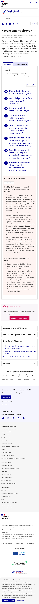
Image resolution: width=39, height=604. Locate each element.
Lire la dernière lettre (6, 401)
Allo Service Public (6, 480)
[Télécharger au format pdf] (6, 23)
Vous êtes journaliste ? (7, 505)
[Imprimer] (10, 23)
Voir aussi (7, 363)
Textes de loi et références (15, 328)
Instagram (18, 418)
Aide (2, 499)
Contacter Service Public (7, 508)
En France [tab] (7, 64)
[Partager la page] (13, 23)
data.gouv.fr (30, 543)
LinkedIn (13, 418)
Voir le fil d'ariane (6, 18)
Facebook (3, 418)
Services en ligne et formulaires (17, 334)
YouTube (23, 418)
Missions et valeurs (6, 496)
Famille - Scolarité (6, 432)
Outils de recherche (6, 477)
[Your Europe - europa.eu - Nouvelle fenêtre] (19, 553)
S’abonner (6, 397)
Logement (4, 441)
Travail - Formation (6, 438)
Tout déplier (31, 85)
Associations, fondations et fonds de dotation (13, 458)
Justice (3, 449)
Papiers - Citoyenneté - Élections (9, 429)
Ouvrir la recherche (31, 2)
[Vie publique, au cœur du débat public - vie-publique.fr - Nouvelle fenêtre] (19, 563)
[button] (17, 23)
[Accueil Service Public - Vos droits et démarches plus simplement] (13, 14)
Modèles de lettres (6, 474)
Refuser (12, 601)
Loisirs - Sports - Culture (7, 455)
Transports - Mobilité (6, 444)
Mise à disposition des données (9, 493)
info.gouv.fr (19, 543)
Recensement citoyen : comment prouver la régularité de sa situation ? (20, 347)
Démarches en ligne (6, 465)
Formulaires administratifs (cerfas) (10, 468)
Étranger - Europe (6, 452)
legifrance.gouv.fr (6, 543)
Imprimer (10, 183)
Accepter (5, 601)
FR (34, 24)
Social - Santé (5, 435)
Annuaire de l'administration (8, 483)
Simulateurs (4, 471)
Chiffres (3, 490)
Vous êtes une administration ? (9, 502)
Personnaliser (20, 601)
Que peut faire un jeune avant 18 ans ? (18, 356)
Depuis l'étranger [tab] (21, 64)
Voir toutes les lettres (7, 404)
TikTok (8, 418)
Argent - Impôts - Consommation (10, 446)
